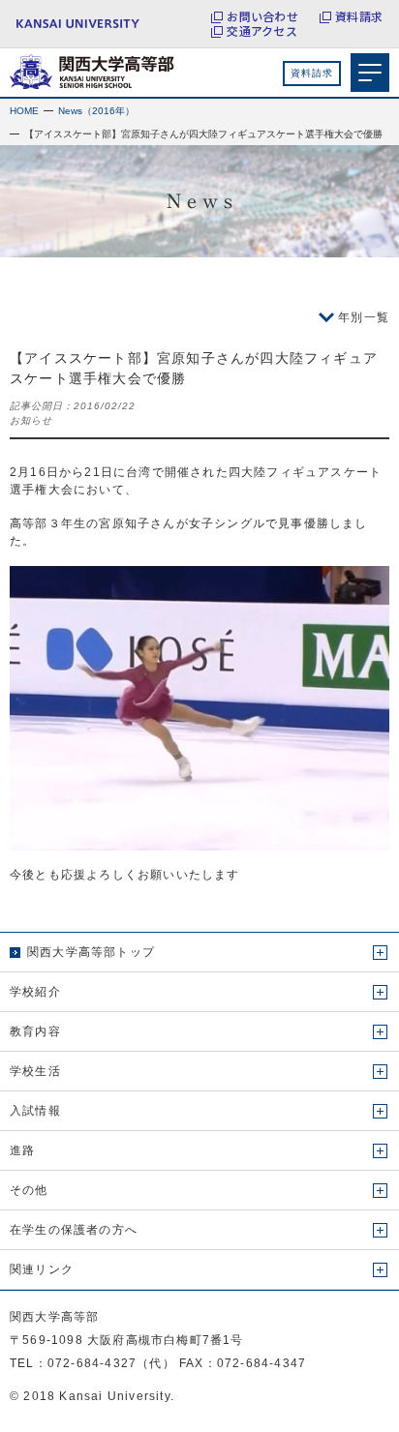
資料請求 (359, 16)
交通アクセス (261, 31)
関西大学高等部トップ (91, 952)
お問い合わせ (262, 16)
